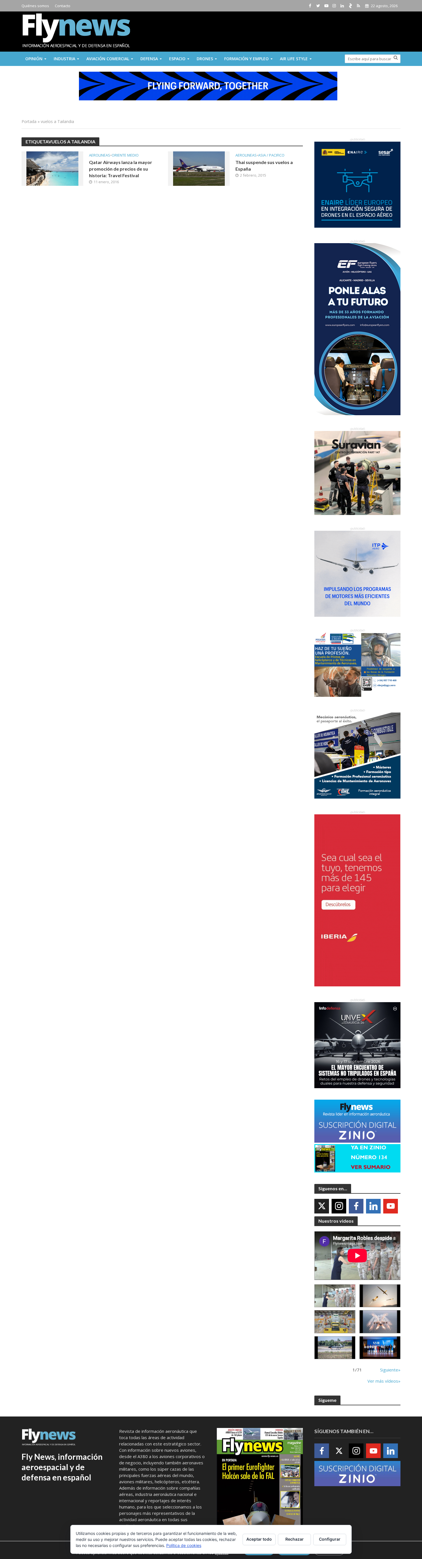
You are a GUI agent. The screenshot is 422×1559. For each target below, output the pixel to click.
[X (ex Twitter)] (321, 1206)
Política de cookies (183, 1545)
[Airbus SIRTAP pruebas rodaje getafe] (334, 1347)
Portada (29, 121)
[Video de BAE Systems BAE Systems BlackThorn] (379, 1296)
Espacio (177, 58)
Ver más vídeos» (383, 1381)
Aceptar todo (259, 1539)
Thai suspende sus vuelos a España (264, 165)
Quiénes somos (35, 5)
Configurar (329, 1539)
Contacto (62, 5)
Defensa (149, 58)
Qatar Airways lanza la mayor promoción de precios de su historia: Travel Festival (120, 168)
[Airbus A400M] (379, 1321)
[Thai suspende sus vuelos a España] (199, 168)
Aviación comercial (107, 58)
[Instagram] (339, 1206)
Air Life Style (294, 58)
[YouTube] (390, 1206)
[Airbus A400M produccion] (334, 1321)
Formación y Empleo (246, 58)
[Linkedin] (373, 1206)
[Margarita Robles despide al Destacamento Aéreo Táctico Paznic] (334, 1296)
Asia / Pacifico (271, 155)
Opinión (33, 58)
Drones (205, 58)
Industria (64, 58)
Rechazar (294, 1539)
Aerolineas (99, 155)
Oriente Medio (125, 155)
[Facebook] (356, 1206)
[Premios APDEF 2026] (379, 1347)
